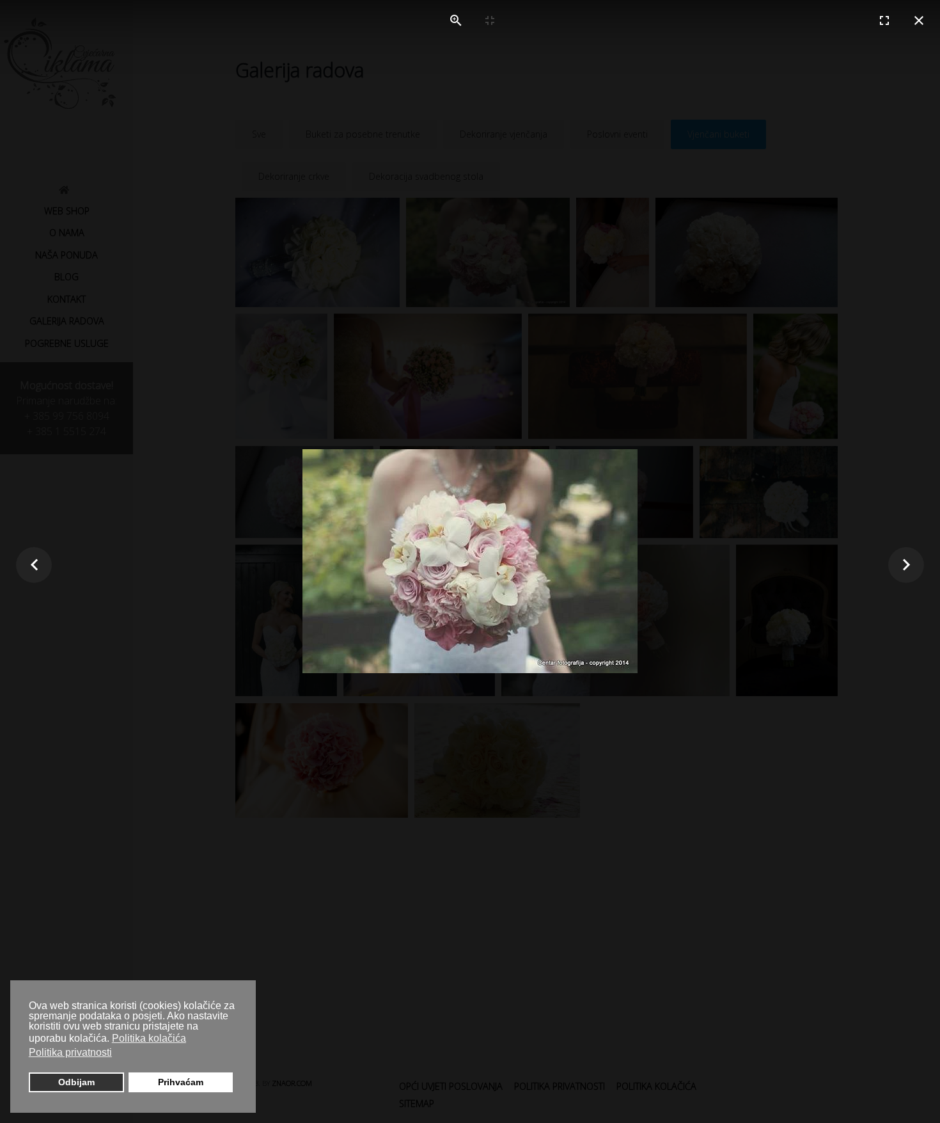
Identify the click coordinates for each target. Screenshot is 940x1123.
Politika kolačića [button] (149, 1038)
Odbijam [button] (76, 1082)
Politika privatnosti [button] (70, 1052)
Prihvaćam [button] (180, 1082)
